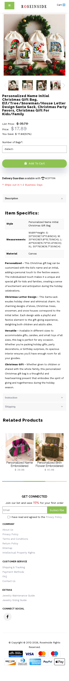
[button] (63, 85)
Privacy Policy (54, 517)
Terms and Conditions (15, 539)
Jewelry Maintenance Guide (18, 595)
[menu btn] (9, 5)
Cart (61, 4)
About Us (7, 529)
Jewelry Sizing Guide (14, 600)
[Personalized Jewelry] (33, 6)
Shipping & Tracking (13, 567)
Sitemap (7, 548)
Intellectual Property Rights (18, 552)
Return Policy (10, 543)
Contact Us (8, 581)
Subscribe (57, 510)
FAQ (4, 576)
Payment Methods (13, 572)
